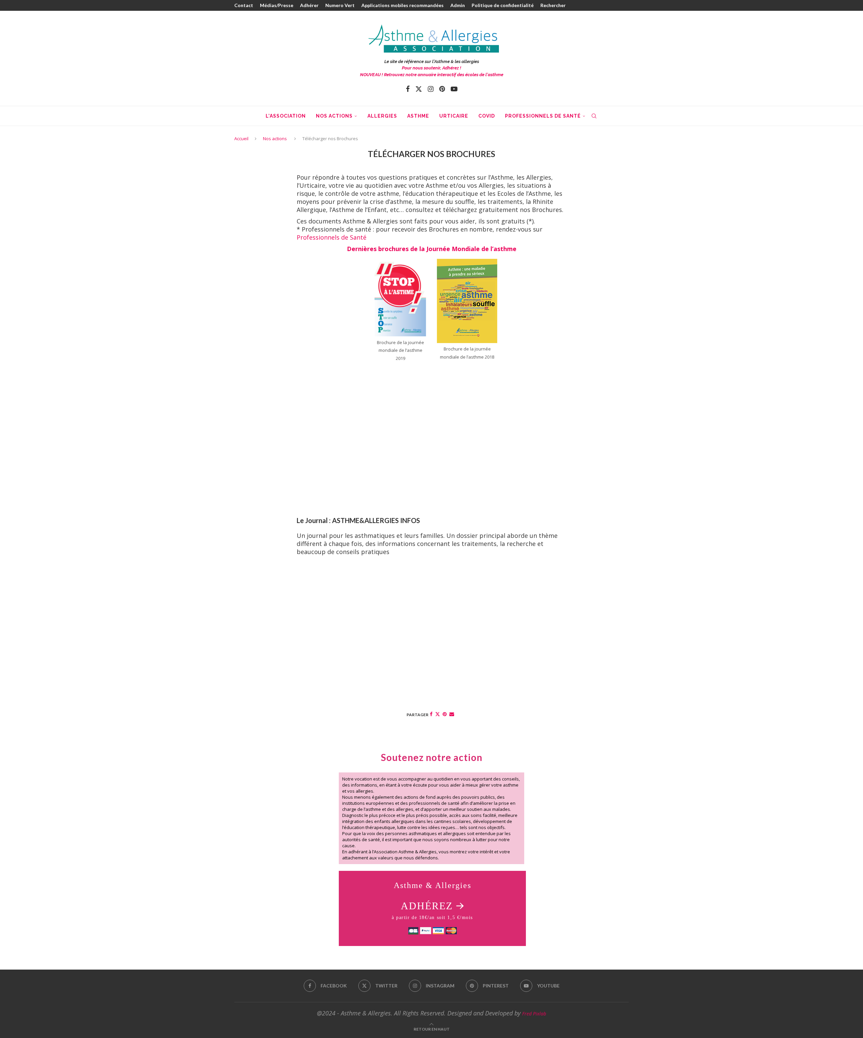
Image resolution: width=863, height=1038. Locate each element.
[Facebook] (408, 89)
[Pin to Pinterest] (445, 714)
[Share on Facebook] (431, 714)
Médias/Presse (276, 5)
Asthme (418, 116)
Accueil (241, 138)
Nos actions (334, 116)
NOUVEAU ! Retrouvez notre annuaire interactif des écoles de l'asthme (431, 74)
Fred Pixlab (534, 1013)
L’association (286, 116)
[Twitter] (418, 89)
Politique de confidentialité (503, 5)
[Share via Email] (451, 714)
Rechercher (553, 5)
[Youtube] (454, 89)
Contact (243, 5)
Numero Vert (340, 5)
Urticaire (453, 116)
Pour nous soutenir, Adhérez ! (431, 67)
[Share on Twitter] (437, 714)
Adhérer (309, 5)
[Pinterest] (442, 89)
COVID (486, 116)
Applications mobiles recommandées (402, 5)
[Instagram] (431, 89)
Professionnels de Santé (331, 237)
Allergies (382, 116)
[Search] (594, 116)
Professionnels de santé (543, 116)
